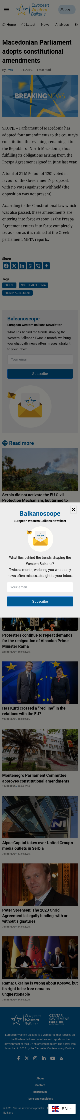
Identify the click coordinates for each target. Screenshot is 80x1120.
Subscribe (40, 601)
